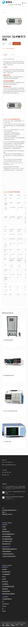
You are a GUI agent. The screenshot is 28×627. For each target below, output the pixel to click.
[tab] (5, 54)
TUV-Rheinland (5, 603)
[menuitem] (21, 3)
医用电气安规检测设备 (10, 48)
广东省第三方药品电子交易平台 (9, 556)
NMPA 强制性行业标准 (7, 541)
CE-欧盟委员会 (5, 584)
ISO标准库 (4, 529)
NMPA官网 (4, 569)
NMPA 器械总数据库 (6, 536)
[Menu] (25, 3)
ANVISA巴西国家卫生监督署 (8, 586)
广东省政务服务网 (6, 574)
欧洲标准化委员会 (6, 531)
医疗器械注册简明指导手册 (9, 510)
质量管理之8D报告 (6, 514)
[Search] (21, 3)
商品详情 (5, 54)
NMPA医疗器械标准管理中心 (8, 534)
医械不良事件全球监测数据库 (8, 593)
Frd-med (15, 623)
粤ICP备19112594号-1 (22, 623)
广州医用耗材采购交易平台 (8, 554)
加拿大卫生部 (5, 581)
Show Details (19, 346)
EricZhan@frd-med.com (10, 464)
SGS (3, 601)
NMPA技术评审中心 (6, 571)
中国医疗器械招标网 (6, 551)
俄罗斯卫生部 (5, 589)
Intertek (4, 611)
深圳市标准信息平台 (6, 543)
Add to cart (16, 43)
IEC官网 (3, 526)
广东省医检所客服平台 (7, 599)
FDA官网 (4, 579)
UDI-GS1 (4, 576)
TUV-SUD (4, 606)
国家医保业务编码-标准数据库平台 (9, 549)
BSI (3, 608)
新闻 (3, 512)
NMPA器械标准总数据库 (7, 539)
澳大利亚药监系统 (6, 591)
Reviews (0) (12, 54)
